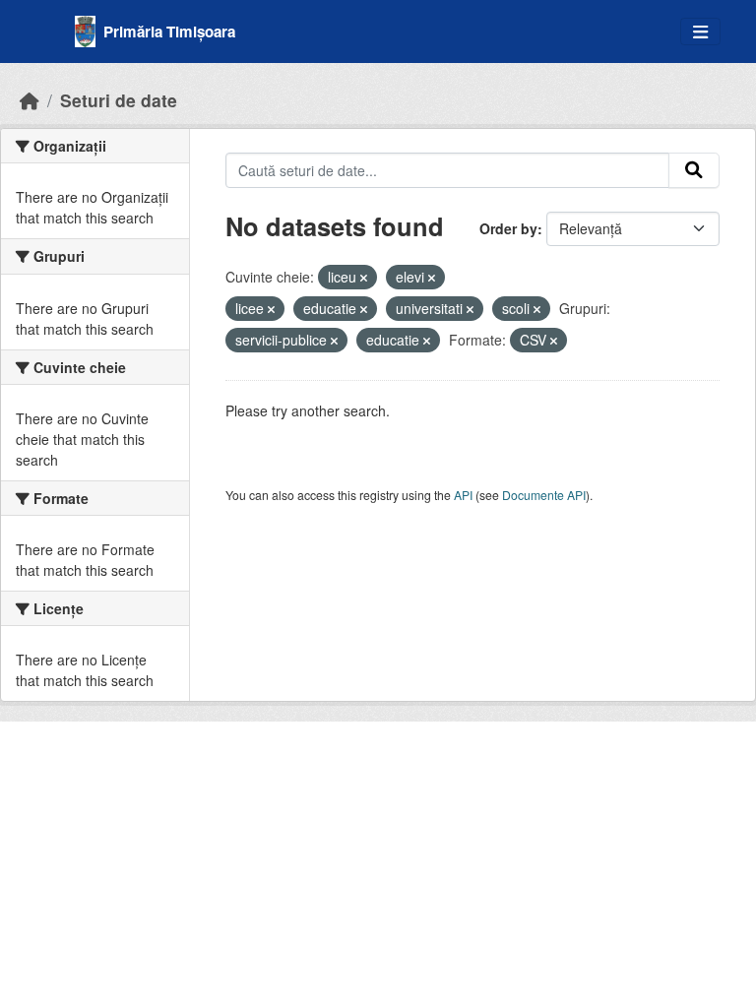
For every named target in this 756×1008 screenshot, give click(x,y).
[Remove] (363, 277)
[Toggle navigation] (700, 32)
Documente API (544, 494)
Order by (508, 228)
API (463, 494)
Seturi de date (118, 100)
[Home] (29, 100)
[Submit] (694, 170)
